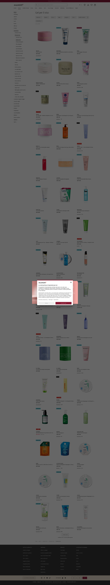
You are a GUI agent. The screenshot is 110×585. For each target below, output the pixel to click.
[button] (77, 281)
